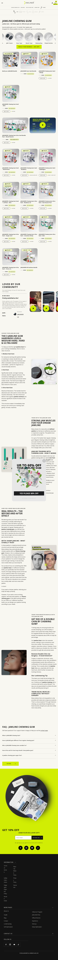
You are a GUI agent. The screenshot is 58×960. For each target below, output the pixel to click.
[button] (29, 475)
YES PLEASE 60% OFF (29, 493)
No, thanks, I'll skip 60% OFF (29, 498)
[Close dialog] (44, 460)
